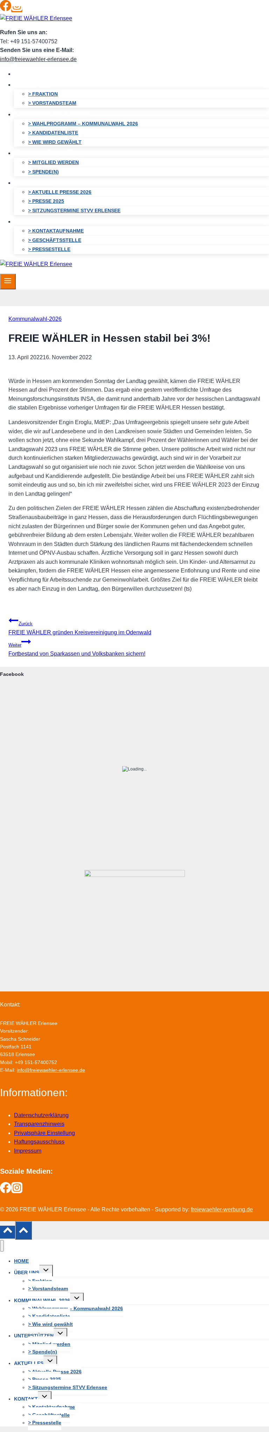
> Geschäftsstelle (54, 240)
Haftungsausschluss (39, 1142)
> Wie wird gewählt (55, 142)
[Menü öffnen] (8, 281)
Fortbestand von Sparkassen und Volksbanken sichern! (76, 649)
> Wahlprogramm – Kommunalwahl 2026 (83, 123)
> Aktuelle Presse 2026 (59, 192)
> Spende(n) (43, 172)
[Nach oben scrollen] (7, 1232)
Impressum (27, 1151)
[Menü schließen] (2, 1246)
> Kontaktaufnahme (56, 231)
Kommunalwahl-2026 (35, 319)
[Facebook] (5, 9)
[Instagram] (16, 9)
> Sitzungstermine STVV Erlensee (74, 210)
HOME (28, 74)
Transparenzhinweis (39, 1124)
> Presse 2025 (46, 201)
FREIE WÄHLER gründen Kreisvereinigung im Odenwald (79, 628)
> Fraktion (43, 94)
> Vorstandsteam (52, 103)
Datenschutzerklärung (41, 1115)
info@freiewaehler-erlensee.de (38, 59)
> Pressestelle (49, 249)
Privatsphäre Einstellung (44, 1133)
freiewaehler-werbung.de (222, 1209)
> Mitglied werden (53, 162)
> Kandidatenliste (53, 132)
